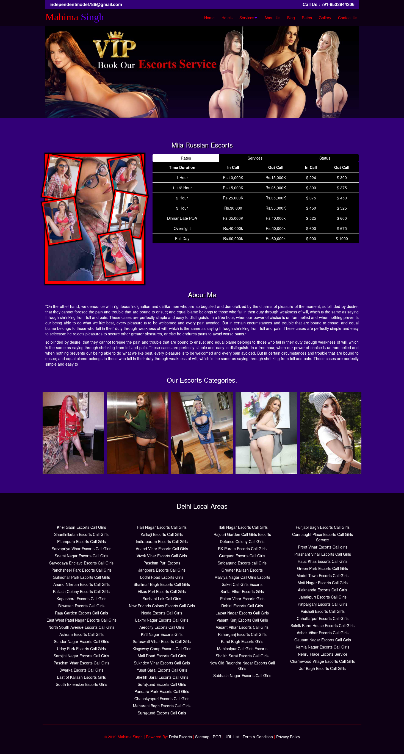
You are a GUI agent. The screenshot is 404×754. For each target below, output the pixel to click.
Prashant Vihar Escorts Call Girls (322, 554)
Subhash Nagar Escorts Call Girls (242, 675)
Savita (73, 416)
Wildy (202, 416)
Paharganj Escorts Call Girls (242, 634)
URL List (232, 736)
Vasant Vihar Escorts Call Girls (242, 627)
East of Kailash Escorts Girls (81, 677)
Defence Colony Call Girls (242, 541)
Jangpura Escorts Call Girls (162, 570)
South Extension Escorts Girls (81, 684)
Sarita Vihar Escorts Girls (242, 591)
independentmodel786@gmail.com (85, 4)
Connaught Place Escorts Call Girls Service (322, 537)
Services (246, 17)
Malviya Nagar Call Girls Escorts (242, 577)
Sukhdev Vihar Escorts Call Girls (162, 663)
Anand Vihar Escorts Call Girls (162, 548)
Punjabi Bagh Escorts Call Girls (323, 527)
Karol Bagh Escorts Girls (242, 641)
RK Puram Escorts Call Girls (242, 548)
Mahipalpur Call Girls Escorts (242, 648)
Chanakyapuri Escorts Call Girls (161, 698)
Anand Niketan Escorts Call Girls (81, 584)
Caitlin (330, 416)
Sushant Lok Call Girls (162, 598)
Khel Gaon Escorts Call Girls (81, 527)
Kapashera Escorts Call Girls (81, 598)
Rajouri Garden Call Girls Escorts (242, 534)
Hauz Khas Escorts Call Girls (322, 561)
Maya (266, 416)
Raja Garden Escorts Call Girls (81, 613)
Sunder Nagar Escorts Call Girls (81, 641)
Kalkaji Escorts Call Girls (162, 534)
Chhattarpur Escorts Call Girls (322, 618)
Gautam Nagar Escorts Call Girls (322, 639)
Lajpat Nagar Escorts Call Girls (242, 613)
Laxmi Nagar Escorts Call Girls (161, 620)
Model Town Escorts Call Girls (322, 575)
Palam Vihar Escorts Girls (242, 598)
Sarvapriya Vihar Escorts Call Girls (81, 548)
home (209, 17)
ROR (217, 736)
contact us (347, 17)
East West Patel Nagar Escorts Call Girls (81, 620)
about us (272, 17)
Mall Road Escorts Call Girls (162, 655)
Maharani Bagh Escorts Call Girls (161, 705)
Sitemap (202, 736)
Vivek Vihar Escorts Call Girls (162, 555)
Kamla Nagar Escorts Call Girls (322, 647)
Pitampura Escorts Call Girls (81, 541)
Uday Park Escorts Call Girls (81, 648)
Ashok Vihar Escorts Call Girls (322, 632)
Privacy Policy (288, 736)
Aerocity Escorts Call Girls (161, 627)
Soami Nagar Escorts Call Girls (81, 555)
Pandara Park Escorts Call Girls (161, 691)
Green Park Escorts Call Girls (322, 568)
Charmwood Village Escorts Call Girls (322, 661)
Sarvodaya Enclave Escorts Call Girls (81, 563)
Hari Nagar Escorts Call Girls (162, 527)
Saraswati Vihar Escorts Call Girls (162, 641)
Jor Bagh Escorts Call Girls (322, 668)
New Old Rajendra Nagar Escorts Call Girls (242, 665)
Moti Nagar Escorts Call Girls (323, 582)
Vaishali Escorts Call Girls (323, 611)
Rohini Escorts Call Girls (242, 605)
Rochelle (137, 416)
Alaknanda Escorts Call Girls (322, 589)
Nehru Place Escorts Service (322, 654)
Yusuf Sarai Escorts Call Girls (162, 670)
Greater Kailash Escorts (242, 570)
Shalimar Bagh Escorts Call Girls (162, 584)
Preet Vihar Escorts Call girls (322, 547)
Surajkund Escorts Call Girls (162, 684)
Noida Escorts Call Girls (161, 613)
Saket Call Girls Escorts (242, 584)
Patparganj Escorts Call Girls (322, 604)
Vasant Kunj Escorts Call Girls (242, 620)
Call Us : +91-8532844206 (329, 4)
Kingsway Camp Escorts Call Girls (161, 648)
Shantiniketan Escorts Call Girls (81, 534)
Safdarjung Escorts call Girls (242, 563)
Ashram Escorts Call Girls (81, 634)
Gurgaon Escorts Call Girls (242, 555)
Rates (307, 17)
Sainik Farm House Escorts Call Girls (322, 625)
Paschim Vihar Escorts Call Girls (81, 663)
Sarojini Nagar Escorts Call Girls (81, 655)
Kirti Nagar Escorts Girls (161, 634)
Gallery (325, 17)
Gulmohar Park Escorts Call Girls (81, 577)
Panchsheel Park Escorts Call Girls (81, 570)
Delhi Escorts (180, 736)
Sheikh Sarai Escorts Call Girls (161, 677)
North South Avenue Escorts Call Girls (81, 627)
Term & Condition (258, 736)
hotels (227, 17)
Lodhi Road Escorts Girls (161, 577)
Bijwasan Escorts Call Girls (81, 605)
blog (291, 17)
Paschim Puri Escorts (161, 563)
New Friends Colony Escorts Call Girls (162, 605)
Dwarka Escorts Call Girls (81, 670)
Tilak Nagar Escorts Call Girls (242, 527)
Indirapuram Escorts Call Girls (162, 541)
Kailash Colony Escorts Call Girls (81, 591)
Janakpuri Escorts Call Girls (323, 597)
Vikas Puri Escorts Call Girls (162, 591)
